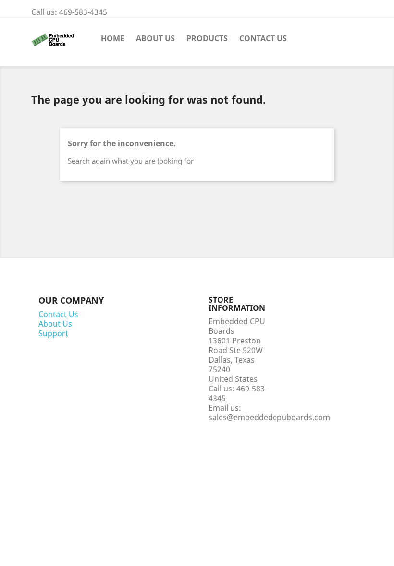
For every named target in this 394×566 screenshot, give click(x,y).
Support (53, 333)
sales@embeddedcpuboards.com (269, 417)
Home (112, 38)
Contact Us (263, 38)
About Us (155, 38)
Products (207, 38)
